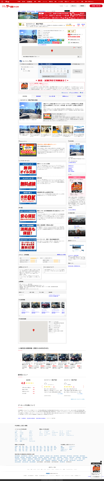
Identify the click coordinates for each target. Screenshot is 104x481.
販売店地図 (70, 169)
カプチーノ (68, 433)
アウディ (31, 433)
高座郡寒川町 (54, 460)
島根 (41, 450)
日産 (16, 432)
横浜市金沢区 (63, 455)
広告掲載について (77, 475)
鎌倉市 (58, 458)
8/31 (47, 70)
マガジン (71, 447)
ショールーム (70, 167)
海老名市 (29, 460)
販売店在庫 (38, 96)
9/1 (50, 70)
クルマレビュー (72, 446)
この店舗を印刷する (72, 162)
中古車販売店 (24, 11)
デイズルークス (55, 432)
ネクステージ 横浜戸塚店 (73, 255)
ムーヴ (67, 432)
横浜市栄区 (35, 457)
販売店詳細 (25, 96)
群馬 (23, 447)
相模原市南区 (44, 458)
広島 (45, 447)
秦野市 (83, 458)
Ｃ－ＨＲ (46, 432)
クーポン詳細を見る (96, 476)
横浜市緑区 (23, 457)
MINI (21, 436)
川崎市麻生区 (23, 458)
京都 (37, 447)
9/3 (57, 70)
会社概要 (25, 475)
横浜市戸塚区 (76, 455)
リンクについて (51, 475)
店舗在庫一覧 (70, 165)
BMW (21, 441)
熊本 (51, 449)
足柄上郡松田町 (18, 461)
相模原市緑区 (30, 458)
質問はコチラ (58, 475)
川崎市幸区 (66, 457)
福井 (31, 447)
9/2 (54, 70)
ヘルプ (67, 5)
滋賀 (37, 446)
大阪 (37, 449)
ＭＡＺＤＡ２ (62, 433)
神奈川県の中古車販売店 (31, 11)
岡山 (45, 446)
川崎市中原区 (71, 457)
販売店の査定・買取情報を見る (74, 266)
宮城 (16, 450)
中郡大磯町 (60, 460)
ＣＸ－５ (61, 431)
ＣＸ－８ (61, 432)
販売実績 (79, 96)
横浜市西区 (31, 455)
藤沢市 (62, 458)
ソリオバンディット (70, 435)
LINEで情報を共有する (74, 42)
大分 (51, 450)
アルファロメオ (32, 441)
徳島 (45, 450)
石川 (31, 446)
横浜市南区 (42, 455)
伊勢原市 (24, 460)
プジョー (31, 439)
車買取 (39, 1)
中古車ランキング (64, 449)
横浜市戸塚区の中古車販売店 (40, 11)
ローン (78, 1)
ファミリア (54, 435)
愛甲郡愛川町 (62, 461)
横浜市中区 (36, 455)
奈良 (41, 446)
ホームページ (65, 92)
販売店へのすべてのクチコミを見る (78, 399)
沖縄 (55, 449)
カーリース (45, 1)
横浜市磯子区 (56, 455)
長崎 (51, 447)
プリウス (41, 433)
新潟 (26, 449)
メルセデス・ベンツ (24, 438)
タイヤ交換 (60, 1)
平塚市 (54, 458)
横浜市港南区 (82, 455)
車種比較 (62, 447)
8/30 (44, 70)
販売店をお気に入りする (75, 39)
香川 (48, 446)
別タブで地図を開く (78, 47)
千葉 (23, 450)
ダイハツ (16, 436)
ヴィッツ (41, 435)
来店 (24, 69)
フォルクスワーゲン (24, 439)
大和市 (20, 460)
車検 (55, 1)
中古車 (19, 11)
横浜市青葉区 (46, 457)
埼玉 (23, 449)
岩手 (16, 449)
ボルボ (30, 432)
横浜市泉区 (40, 457)
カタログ (73, 1)
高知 (48, 449)
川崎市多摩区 (84, 457)
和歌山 (41, 447)
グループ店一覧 (52, 96)
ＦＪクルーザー (47, 433)
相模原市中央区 (37, 458)
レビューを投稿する (74, 92)
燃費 (61, 446)
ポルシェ (31, 435)
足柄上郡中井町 (72, 460)
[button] (34, 330)
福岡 (48, 450)
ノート (53, 431)
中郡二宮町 (66, 460)
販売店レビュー (66, 96)
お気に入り (73, 5)
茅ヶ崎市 (71, 458)
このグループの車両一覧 (53, 296)
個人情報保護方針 (31, 475)
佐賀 (51, 446)
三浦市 (80, 458)
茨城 (20, 450)
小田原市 (66, 458)
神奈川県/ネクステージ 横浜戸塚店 (25, 312)
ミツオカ (21, 433)
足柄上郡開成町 (33, 461)
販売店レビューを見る (61, 254)
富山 (26, 450)
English (61, 5)
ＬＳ (40, 432)
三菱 (16, 439)
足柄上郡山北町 (25, 461)
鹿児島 (55, 447)
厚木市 (16, 460)
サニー (45, 435)
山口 (45, 449)
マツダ (16, 441)
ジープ (30, 436)
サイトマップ (67, 475)
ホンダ (16, 433)
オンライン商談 (26, 70)
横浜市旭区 (17, 457)
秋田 (20, 446)
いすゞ (21, 431)
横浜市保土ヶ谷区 (49, 455)
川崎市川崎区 (59, 457)
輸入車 (23, 1)
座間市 (33, 460)
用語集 (70, 449)
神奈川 (27, 447)
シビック (53, 433)
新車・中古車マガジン (89, 1)
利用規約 (36, 475)
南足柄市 (38, 460)
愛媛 (48, 447)
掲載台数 (83, 24)
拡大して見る (76, 226)
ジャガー (31, 438)
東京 (26, 446)
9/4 (61, 70)
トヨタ (16, 431)
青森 (16, 447)
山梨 (31, 449)
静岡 (34, 447)
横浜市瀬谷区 (28, 457)
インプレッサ (68, 431)
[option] (52, 16)
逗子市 (76, 458)
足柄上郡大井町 (80, 460)
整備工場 (50, 1)
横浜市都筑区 (53, 457)
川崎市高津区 (78, 457)
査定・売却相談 (71, 171)
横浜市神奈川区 (24, 455)
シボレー (31, 431)
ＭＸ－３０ (61, 435)
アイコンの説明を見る (42, 44)
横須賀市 (50, 458)
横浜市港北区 (69, 455)
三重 (34, 450)
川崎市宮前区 (17, 458)
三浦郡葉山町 (47, 460)
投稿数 (78, 24)
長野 (31, 450)
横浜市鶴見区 (17, 455)
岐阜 (34, 446)
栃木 (23, 446)
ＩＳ (40, 431)
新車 (35, 1)
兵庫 (37, 450)
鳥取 (41, 449)
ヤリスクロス (46, 431)
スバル (16, 438)
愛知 (34, 449)
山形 (20, 447)
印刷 (82, 92)
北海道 (16, 446)
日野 (21, 435)
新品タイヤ (67, 1)
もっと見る (60, 393)
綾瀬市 (42, 460)
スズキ (16, 435)
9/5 (65, 70)
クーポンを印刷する (72, 209)
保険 (82, 1)
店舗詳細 (70, 168)
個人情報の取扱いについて (43, 475)
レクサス (21, 432)
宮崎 (55, 446)
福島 (20, 449)
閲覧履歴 (82, 5)
